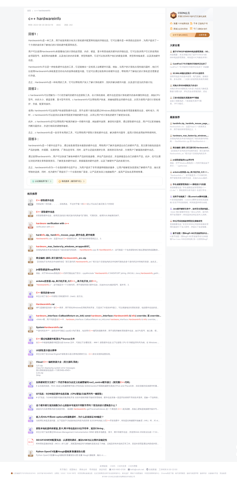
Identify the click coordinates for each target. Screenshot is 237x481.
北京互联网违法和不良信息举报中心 (107, 473)
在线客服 (153, 469)
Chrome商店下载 (167, 473)
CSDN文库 (121, 466)
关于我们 (63, 469)
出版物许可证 (213, 473)
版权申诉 (203, 473)
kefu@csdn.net (137, 469)
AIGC (58, 25)
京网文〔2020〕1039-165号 (65, 473)
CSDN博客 (133, 466)
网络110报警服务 (136, 473)
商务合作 (83, 469)
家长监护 (125, 473)
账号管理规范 (180, 473)
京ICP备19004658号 (45, 473)
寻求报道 (93, 469)
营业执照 (223, 473)
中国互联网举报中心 (152, 473)
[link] (29, 11)
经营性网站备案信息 (85, 473)
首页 (29, 11)
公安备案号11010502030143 (24, 473)
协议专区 (103, 469)
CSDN (112, 466)
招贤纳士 (73, 469)
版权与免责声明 (192, 473)
